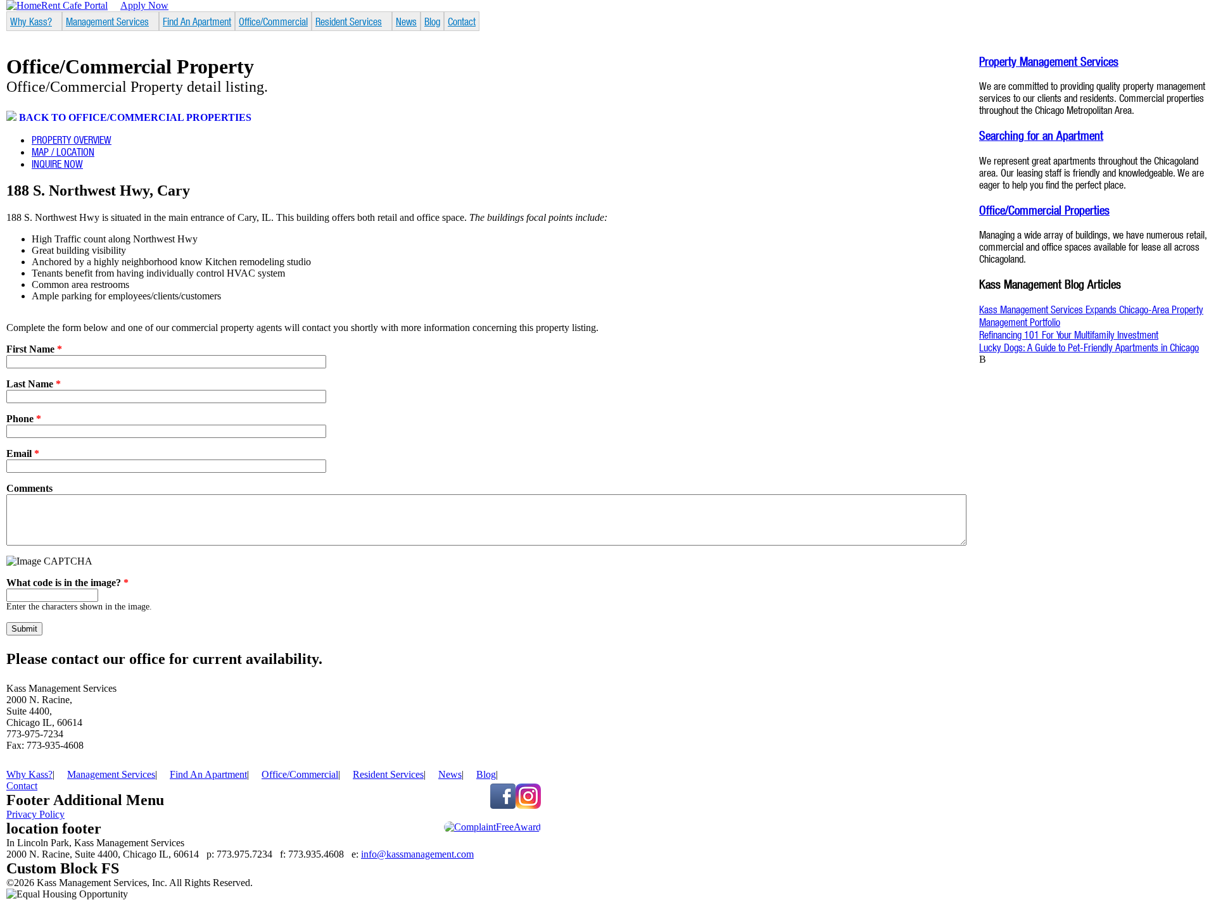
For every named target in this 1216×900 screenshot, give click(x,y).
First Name (34, 349)
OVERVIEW (71, 140)
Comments (29, 488)
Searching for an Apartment (1041, 135)
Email (22, 453)
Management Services (107, 21)
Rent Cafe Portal (74, 5)
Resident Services (348, 21)
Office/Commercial (273, 21)
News (406, 21)
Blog (432, 21)
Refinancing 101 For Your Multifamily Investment (1068, 334)
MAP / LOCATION (63, 152)
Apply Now (144, 5)
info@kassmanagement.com (417, 854)
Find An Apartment (197, 21)
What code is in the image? (67, 582)
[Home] (23, 5)
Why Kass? (31, 21)
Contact (462, 21)
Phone (23, 418)
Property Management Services (1048, 61)
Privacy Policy (35, 814)
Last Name (33, 383)
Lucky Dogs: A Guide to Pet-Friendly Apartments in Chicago (1089, 347)
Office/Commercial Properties (1044, 210)
